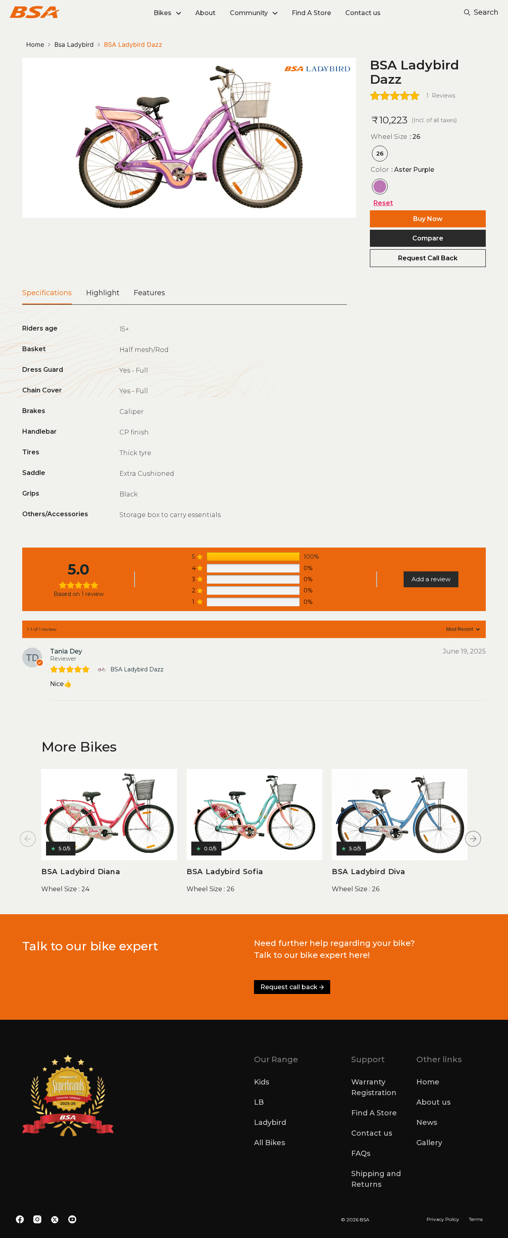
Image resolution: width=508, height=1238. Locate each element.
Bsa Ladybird (74, 44)
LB (259, 1102)
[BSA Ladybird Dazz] (103, 669)
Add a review (431, 579)
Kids (261, 1082)
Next (473, 839)
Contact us (363, 13)
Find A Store (311, 13)
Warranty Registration (373, 1087)
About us (433, 1102)
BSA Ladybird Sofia (225, 871)
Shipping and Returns (376, 1179)
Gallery (429, 1142)
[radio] (380, 153)
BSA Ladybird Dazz (137, 669)
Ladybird (270, 1122)
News (426, 1122)
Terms (476, 1219)
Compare (427, 238)
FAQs (360, 1153)
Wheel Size (395, 136)
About (205, 13)
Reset (383, 203)
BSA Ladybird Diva (368, 871)
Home (35, 44)
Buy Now (428, 219)
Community (249, 13)
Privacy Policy (443, 1219)
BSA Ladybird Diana (80, 871)
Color (402, 169)
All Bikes (269, 1142)
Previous (28, 839)
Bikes (162, 13)
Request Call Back (428, 258)
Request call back (289, 987)
